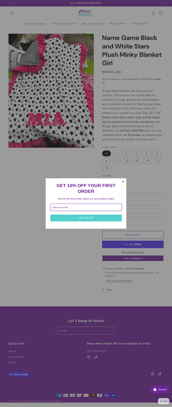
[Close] (123, 181)
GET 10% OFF (86, 218)
